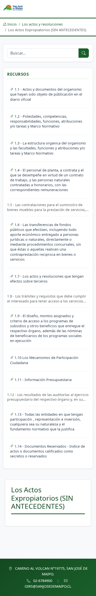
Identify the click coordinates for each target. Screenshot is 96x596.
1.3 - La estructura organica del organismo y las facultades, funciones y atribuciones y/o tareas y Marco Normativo (48, 148)
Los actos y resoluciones (42, 24)
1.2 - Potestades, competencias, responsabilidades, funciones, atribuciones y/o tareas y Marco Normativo (46, 121)
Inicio (11, 24)
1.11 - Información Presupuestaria (43, 379)
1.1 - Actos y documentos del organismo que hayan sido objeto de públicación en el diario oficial (46, 94)
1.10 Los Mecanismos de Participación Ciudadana (44, 360)
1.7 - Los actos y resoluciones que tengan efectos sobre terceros (47, 279)
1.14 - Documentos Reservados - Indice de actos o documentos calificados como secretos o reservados (47, 451)
